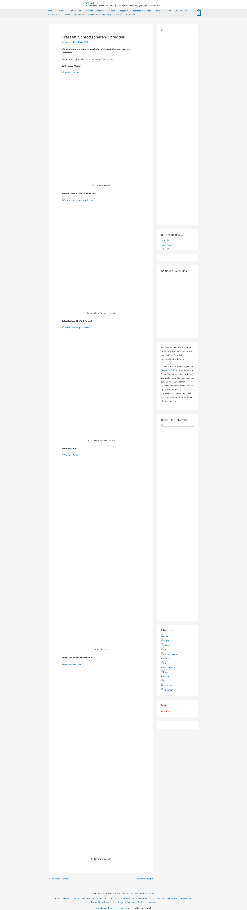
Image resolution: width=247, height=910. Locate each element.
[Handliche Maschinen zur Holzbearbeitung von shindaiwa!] (167, 685)
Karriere (118, 14)
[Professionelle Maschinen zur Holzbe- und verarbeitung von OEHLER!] (165, 672)
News (157, 11)
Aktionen (62, 11)
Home (51, 11)
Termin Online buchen (74, 14)
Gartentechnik (75, 11)
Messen (167, 11)
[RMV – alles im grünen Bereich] (164, 681)
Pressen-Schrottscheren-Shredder (135, 11)
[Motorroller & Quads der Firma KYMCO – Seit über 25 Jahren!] (165, 663)
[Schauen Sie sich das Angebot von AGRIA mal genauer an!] (164, 636)
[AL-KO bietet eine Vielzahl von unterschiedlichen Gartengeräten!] (165, 641)
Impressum (131, 14)
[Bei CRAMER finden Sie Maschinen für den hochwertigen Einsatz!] (165, 645)
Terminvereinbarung (170, 370)
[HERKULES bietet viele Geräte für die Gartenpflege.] (170, 654)
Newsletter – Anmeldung (99, 14)
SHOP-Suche (54, 14)
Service (89, 11)
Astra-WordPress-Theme (144, 893)
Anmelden (165, 711)
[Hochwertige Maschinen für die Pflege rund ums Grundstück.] (167, 690)
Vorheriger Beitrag (58, 878)
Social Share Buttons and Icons (110, 908)
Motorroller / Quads (106, 11)
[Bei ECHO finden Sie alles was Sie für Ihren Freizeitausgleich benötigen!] (164, 649)
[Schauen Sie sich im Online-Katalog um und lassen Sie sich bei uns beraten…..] (165, 676)
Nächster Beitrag (144, 878)
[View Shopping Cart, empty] (199, 13)
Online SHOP (181, 11)
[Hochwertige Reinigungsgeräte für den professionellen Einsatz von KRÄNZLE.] (165, 658)
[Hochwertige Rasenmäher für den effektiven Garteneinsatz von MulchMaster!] (168, 667)
